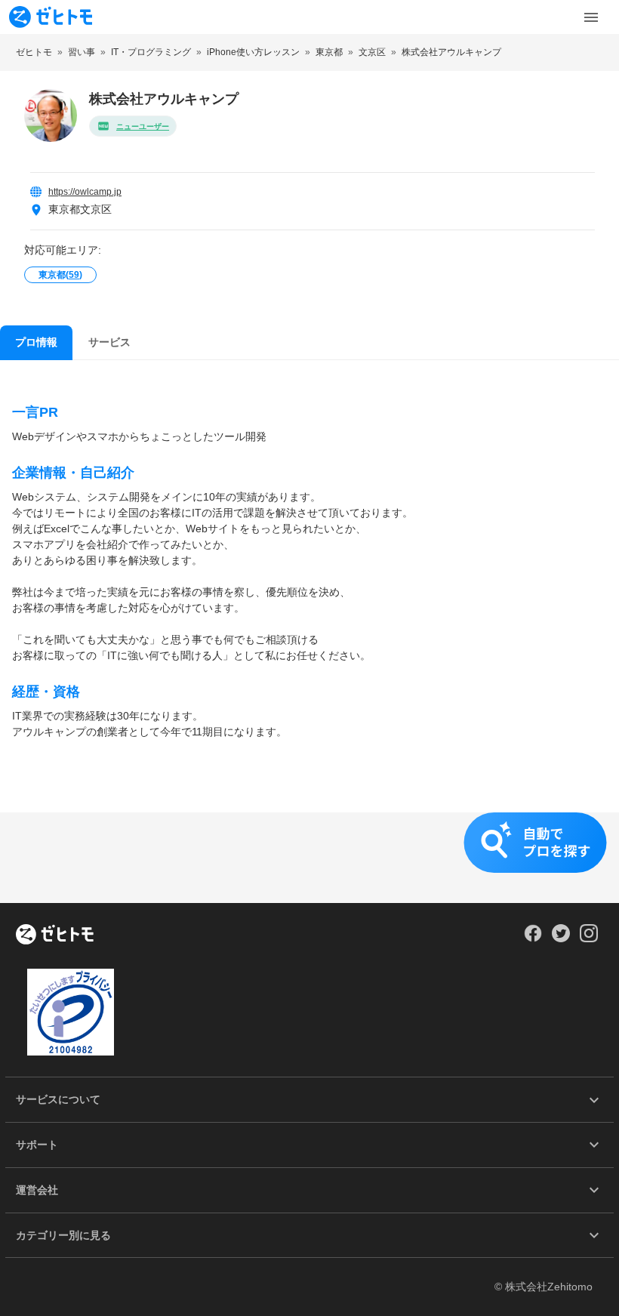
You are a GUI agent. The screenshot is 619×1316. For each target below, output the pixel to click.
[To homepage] (50, 17)
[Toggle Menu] (591, 17)
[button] (309, 857)
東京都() (60, 275)
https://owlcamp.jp (85, 191)
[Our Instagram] (589, 938)
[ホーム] (55, 935)
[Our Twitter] (560, 938)
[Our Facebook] (533, 938)
